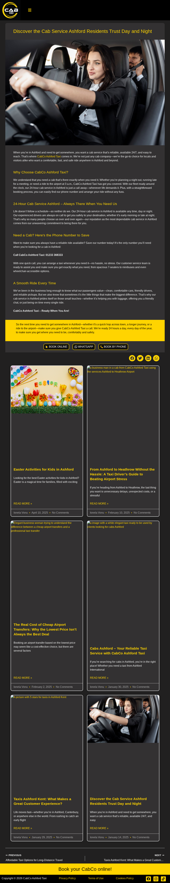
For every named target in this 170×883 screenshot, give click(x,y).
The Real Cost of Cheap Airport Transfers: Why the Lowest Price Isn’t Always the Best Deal (45, 629)
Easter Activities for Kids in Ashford (44, 469)
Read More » (23, 503)
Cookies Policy (125, 878)
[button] (30, 10)
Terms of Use (96, 878)
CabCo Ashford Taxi (49, 156)
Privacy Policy (67, 878)
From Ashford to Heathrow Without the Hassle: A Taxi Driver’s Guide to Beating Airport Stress (122, 474)
